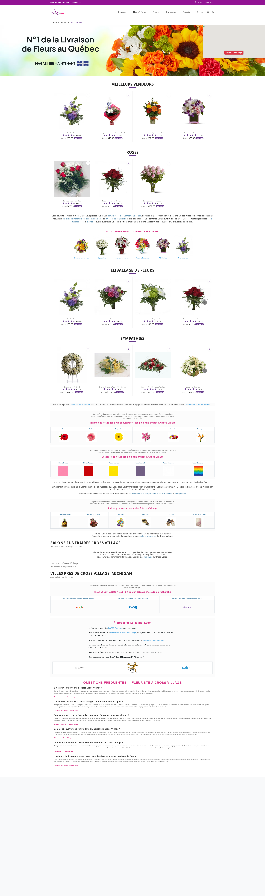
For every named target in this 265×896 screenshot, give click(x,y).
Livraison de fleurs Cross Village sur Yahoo (187, 598)
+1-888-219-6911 (76, 2)
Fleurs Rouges (88, 463)
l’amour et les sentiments (115, 219)
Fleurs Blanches (168, 463)
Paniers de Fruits (65, 514)
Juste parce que (150, 494)
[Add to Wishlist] (88, 95)
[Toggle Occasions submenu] (127, 12)
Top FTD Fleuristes (115, 628)
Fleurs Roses (63, 463)
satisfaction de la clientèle (197, 405)
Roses (64, 429)
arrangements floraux (132, 216)
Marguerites (119, 429)
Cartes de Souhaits (199, 514)
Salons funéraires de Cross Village (66, 724)
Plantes (156, 12)
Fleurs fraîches (139, 12)
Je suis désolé (165, 494)
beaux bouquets (114, 216)
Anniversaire (136, 494)
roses (82, 222)
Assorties (173, 429)
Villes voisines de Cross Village (65, 697)
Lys (146, 429)
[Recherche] (196, 12)
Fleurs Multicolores (198, 463)
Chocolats (145, 514)
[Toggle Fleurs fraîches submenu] (146, 12)
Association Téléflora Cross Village (123, 633)
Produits (186, 12)
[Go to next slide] (204, 302)
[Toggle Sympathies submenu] (176, 12)
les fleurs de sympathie (72, 219)
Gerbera (91, 429)
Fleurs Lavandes (140, 463)
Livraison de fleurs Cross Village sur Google (78, 598)
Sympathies (171, 12)
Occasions (122, 12)
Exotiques (200, 429)
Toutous (171, 514)
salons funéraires (148, 536)
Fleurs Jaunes (114, 463)
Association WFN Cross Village (154, 640)
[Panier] (207, 12)
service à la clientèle (80, 405)
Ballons (121, 514)
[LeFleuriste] (57, 12)
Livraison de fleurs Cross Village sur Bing (133, 598)
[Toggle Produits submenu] (190, 12)
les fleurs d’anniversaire (92, 219)
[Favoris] (202, 12)
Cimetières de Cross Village (63, 751)
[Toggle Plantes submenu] (160, 12)
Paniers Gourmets (93, 514)
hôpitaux (148, 557)
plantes (90, 222)
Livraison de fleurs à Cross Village (66, 710)
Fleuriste (65, 22)
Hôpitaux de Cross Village (63, 738)
